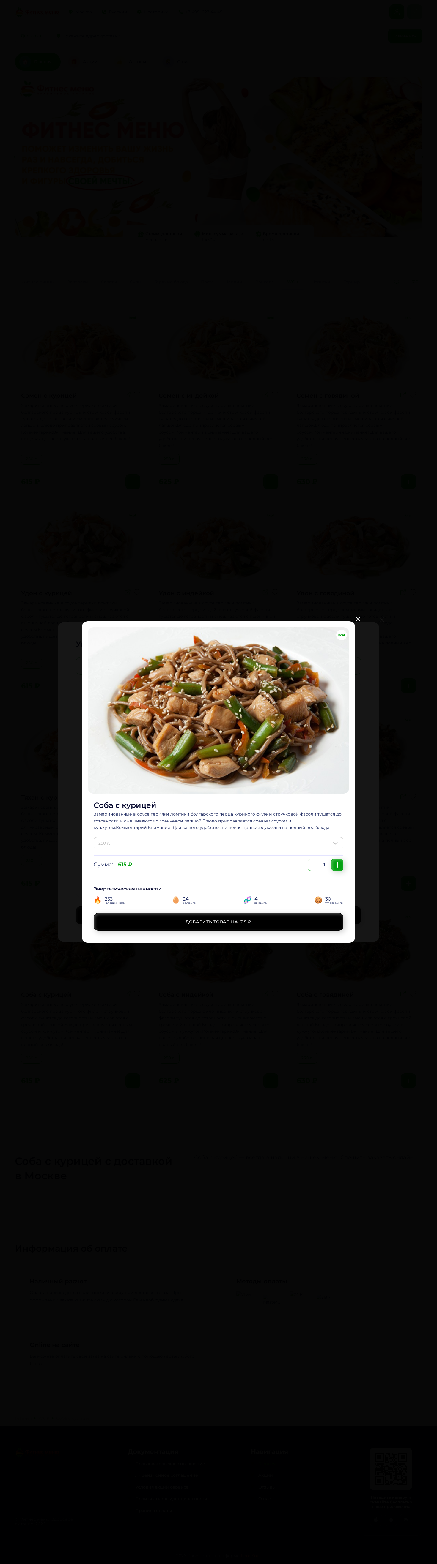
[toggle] (337, 843)
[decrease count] (315, 865)
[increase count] (337, 865)
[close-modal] (358, 619)
